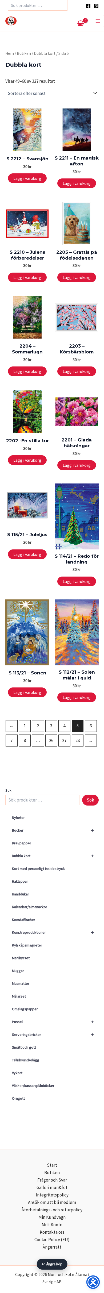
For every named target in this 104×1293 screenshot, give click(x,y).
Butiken (24, 53)
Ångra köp (52, 1264)
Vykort (17, 1072)
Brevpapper (21, 843)
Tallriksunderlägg (25, 1060)
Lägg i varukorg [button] (27, 178)
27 (64, 740)
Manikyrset (21, 958)
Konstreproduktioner (53, 932)
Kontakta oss (52, 1232)
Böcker (53, 830)
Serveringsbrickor (53, 1034)
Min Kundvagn (52, 1217)
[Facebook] (88, 5)
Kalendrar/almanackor (29, 906)
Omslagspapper (25, 1009)
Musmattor (20, 983)
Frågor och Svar (52, 1180)
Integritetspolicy (52, 1195)
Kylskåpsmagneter (27, 945)
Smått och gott (24, 1047)
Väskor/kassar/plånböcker (33, 1085)
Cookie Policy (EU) (52, 1239)
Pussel (53, 1021)
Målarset (19, 996)
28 (77, 740)
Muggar (18, 970)
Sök (8, 790)
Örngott (18, 1098)
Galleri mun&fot (52, 1187)
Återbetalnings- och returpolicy (52, 1210)
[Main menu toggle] (98, 21)
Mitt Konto (52, 1225)
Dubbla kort (53, 855)
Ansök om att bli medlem (52, 1202)
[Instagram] (96, 5)
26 (51, 740)
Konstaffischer (23, 919)
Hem (9, 53)
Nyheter (18, 817)
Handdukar (20, 894)
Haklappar (20, 881)
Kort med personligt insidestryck (38, 868)
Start (52, 1165)
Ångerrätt (52, 1247)
